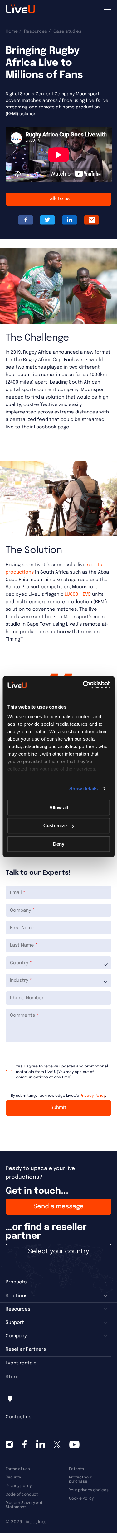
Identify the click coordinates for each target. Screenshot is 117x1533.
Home (12, 31)
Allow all (58, 807)
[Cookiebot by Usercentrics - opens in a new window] (83, 685)
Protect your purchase (80, 1479)
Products (16, 1282)
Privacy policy (19, 1486)
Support (15, 1322)
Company (16, 1336)
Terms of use (18, 1469)
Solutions (16, 1295)
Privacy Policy (92, 1096)
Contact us (18, 1417)
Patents (76, 1469)
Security (13, 1477)
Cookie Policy (81, 1499)
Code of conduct (22, 1494)
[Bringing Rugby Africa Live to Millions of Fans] (91, 220)
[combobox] (59, 962)
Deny (58, 844)
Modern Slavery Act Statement (24, 1505)
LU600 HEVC (78, 594)
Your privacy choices (89, 1490)
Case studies (67, 31)
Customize (55, 825)
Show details (83, 788)
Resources (35, 31)
